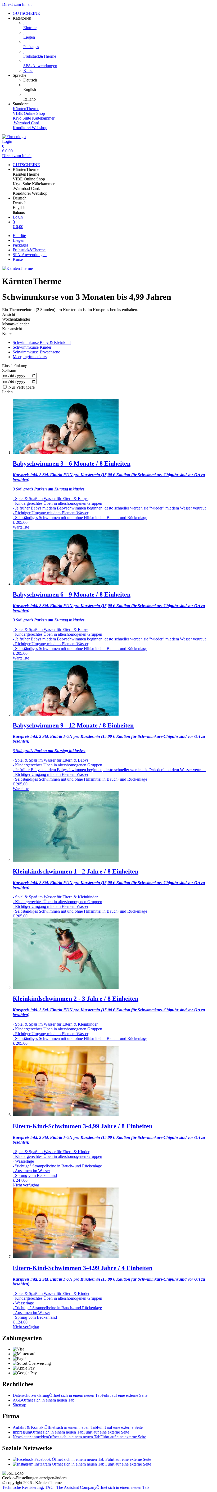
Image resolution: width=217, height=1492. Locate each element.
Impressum (71, 1432)
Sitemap (19, 1405)
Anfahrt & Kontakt (78, 1427)
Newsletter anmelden (79, 1437)
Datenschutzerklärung (80, 1395)
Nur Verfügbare (21, 387)
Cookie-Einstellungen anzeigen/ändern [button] (34, 1478)
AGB (43, 1400)
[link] (119, 80)
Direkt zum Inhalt (16, 4)
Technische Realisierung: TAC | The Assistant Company (75, 1487)
